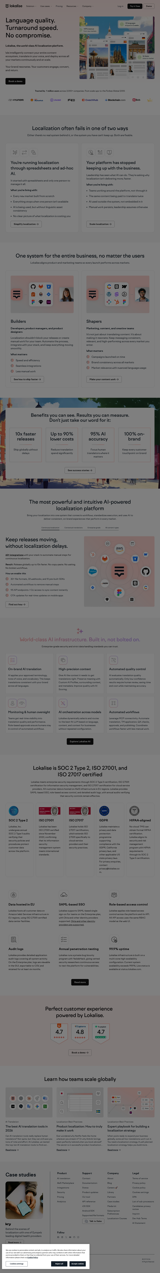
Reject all (59, 1264)
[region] (46, 1256)
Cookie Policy (32, 1257)
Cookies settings (16, 1264)
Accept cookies (78, 1264)
